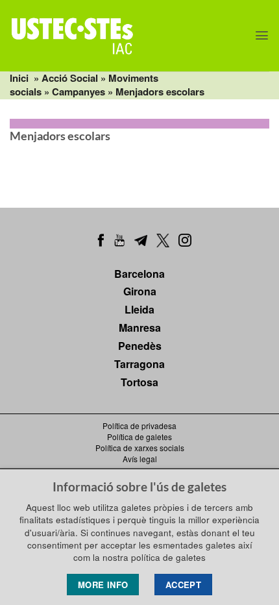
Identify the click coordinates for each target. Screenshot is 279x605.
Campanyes (78, 91)
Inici (19, 78)
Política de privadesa (139, 425)
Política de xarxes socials (139, 447)
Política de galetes (139, 436)
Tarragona (139, 363)
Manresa (140, 327)
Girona (139, 291)
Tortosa (139, 382)
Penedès (140, 345)
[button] (261, 35)
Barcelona (139, 273)
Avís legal (140, 458)
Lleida (139, 309)
